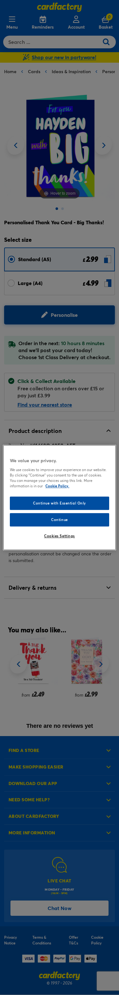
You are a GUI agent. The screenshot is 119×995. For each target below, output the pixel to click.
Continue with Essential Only (59, 503)
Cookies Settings (59, 535)
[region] (59, 497)
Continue (59, 519)
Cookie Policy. (57, 486)
